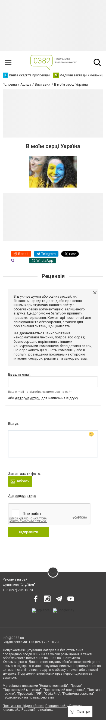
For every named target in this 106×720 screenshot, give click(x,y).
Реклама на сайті (16, 579)
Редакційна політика (37, 710)
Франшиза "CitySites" (19, 585)
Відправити (28, 532)
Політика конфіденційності (23, 706)
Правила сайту (56, 706)
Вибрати (22, 481)
